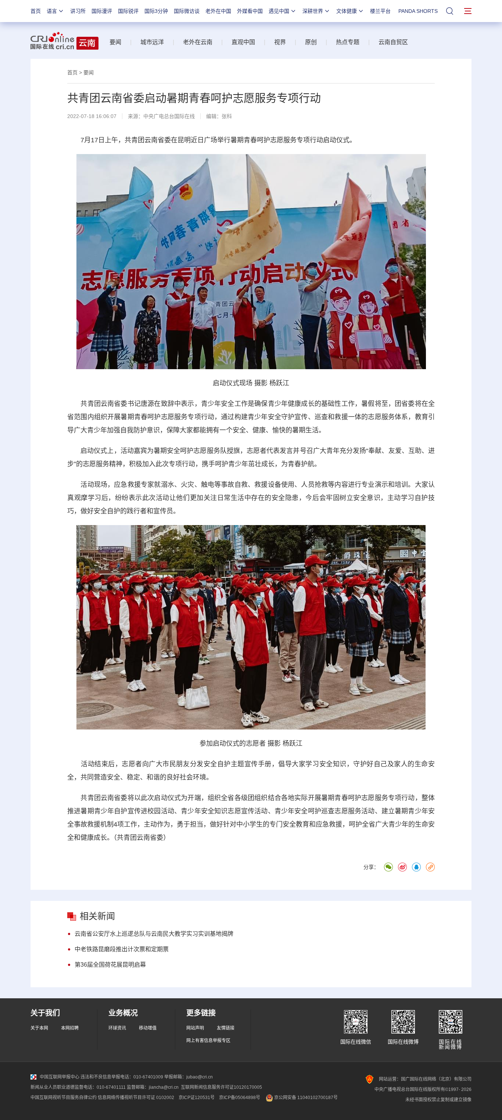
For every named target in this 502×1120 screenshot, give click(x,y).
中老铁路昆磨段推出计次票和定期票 (122, 949)
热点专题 (347, 42)
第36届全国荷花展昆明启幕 (110, 965)
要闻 (115, 42)
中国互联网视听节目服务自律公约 (64, 1097)
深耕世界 (312, 11)
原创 (311, 42)
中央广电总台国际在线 (169, 116)
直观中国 (243, 42)
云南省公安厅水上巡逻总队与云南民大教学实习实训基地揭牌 (154, 934)
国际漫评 (102, 11)
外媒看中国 (250, 11)
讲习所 (78, 11)
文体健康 (346, 11)
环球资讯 (117, 1028)
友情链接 (225, 1028)
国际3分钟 (156, 11)
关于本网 (39, 1028)
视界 (280, 42)
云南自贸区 (393, 42)
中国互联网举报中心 (59, 1077)
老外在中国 (218, 11)
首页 (36, 11)
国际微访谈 (187, 11)
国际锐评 (128, 11)
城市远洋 (152, 42)
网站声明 (195, 1028)
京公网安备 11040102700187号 (305, 1097)
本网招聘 (70, 1028)
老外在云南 (197, 42)
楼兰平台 (380, 11)
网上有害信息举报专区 (208, 1040)
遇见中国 (279, 11)
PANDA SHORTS (418, 11)
